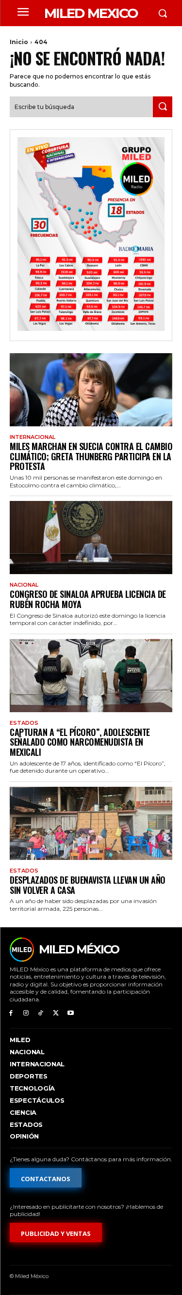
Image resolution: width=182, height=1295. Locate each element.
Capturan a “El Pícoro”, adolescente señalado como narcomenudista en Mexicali (80, 742)
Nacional (24, 585)
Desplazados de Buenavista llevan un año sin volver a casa (87, 885)
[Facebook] (11, 1013)
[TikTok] (41, 1013)
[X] (55, 1013)
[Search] (162, 106)
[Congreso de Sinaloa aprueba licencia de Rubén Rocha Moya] (91, 537)
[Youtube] (71, 1013)
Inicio (19, 42)
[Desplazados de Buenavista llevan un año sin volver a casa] (91, 823)
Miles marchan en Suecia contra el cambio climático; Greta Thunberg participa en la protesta (91, 456)
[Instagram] (26, 1013)
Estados (24, 723)
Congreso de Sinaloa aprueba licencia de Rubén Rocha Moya (88, 599)
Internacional (32, 437)
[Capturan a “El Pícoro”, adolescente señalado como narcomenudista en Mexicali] (91, 675)
